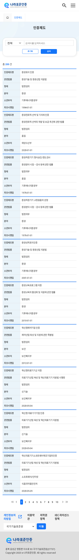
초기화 (30, 51)
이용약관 (31, 516)
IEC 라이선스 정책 (62, 516)
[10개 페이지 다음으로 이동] (61, 502)
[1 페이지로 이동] (13, 502)
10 (57, 502)
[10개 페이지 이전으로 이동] (18, 502)
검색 (49, 51)
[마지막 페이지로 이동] (65, 502)
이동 (41, 526)
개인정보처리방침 (10, 516)
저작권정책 (43, 516)
